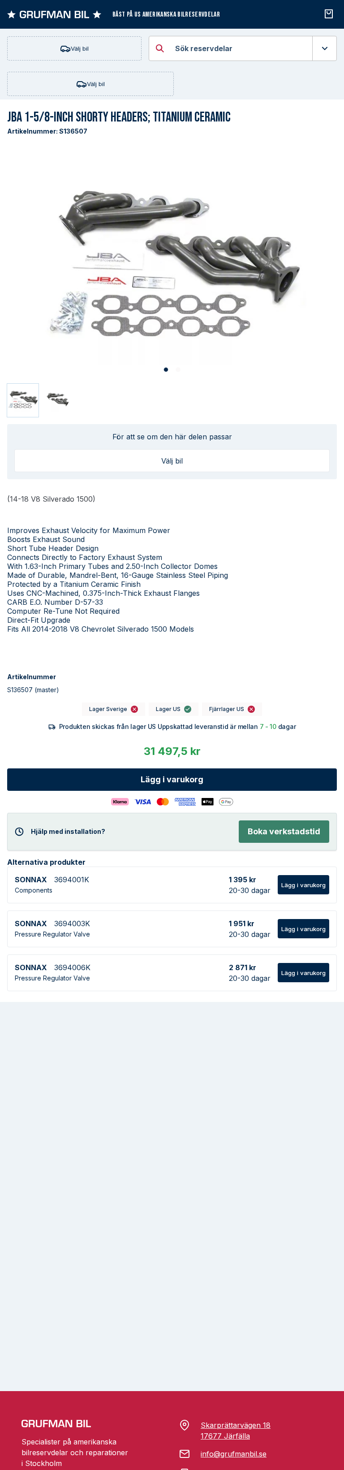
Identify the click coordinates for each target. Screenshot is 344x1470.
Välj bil (80, 48)
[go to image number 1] (165, 370)
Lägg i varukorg (172, 779)
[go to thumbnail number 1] (23, 400)
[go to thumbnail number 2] (57, 400)
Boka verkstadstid (284, 831)
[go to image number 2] (178, 370)
